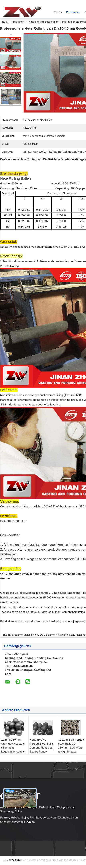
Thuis (58, 12)
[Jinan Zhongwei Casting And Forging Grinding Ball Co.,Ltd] (22, 12)
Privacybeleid (12, 859)
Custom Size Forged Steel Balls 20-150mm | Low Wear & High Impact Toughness (71, 747)
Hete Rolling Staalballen (43, 21)
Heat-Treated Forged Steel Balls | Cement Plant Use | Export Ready (42, 745)
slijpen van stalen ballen (25, 634)
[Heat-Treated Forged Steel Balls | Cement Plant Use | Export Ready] (43, 728)
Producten (73, 12)
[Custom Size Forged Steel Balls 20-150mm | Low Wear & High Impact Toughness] (71, 728)
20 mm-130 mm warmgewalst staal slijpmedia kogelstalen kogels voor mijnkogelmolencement (14, 749)
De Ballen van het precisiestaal (57, 634)
